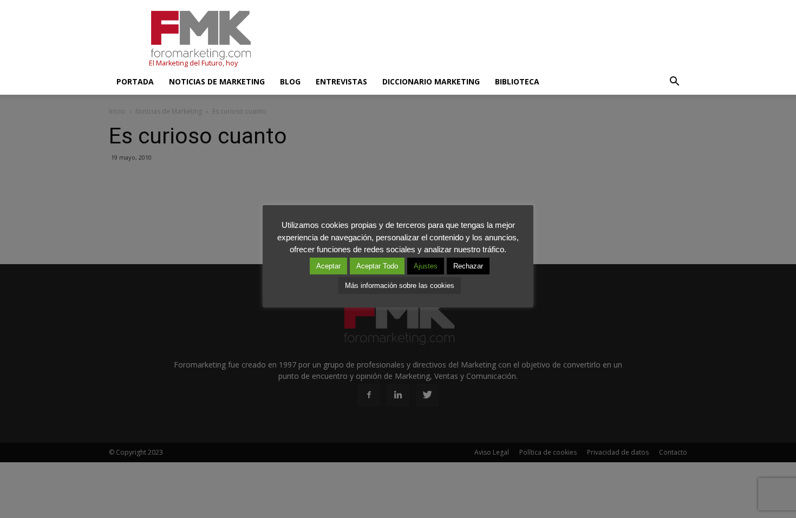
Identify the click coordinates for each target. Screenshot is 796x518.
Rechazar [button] (468, 266)
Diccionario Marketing (431, 81)
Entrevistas (341, 81)
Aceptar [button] (328, 266)
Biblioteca (517, 81)
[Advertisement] (490, 39)
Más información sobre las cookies (399, 285)
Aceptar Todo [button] (377, 266)
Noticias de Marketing (217, 81)
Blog (290, 81)
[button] (674, 82)
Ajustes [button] (426, 266)
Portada (135, 81)
